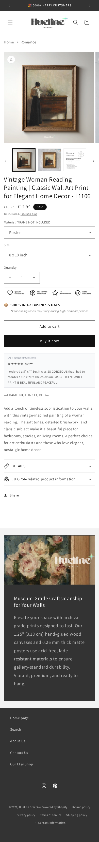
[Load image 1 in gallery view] (23, 159)
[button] (10, 22)
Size (7, 245)
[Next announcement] (89, 5)
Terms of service (50, 815)
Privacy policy (25, 815)
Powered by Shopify (55, 807)
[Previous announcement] (9, 5)
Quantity (10, 267)
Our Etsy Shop (21, 764)
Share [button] (14, 495)
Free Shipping (29, 214)
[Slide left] (5, 161)
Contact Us (19, 752)
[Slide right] (93, 161)
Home (9, 42)
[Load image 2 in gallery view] (49, 159)
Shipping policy (76, 815)
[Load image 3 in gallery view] (74, 159)
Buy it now (49, 340)
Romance (28, 42)
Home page (19, 718)
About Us (17, 741)
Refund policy (81, 807)
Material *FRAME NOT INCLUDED (27, 222)
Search (15, 729)
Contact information (51, 822)
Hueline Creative (30, 807)
